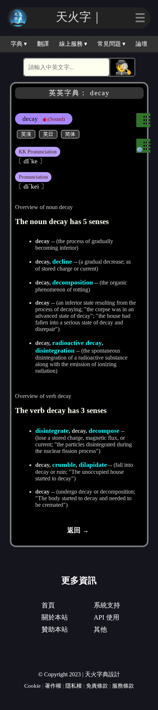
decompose (104, 430)
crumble (64, 464)
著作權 (53, 686)
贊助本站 (55, 629)
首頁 (48, 605)
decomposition (72, 282)
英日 (48, 134)
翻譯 (43, 44)
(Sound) (56, 119)
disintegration (55, 350)
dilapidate (93, 464)
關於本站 (55, 617)
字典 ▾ (19, 44)
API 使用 (106, 617)
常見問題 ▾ (111, 44)
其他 (100, 629)
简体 (70, 134)
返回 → (78, 530)
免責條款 (97, 686)
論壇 (141, 44)
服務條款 (123, 686)
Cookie (32, 686)
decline (62, 261)
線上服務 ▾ (73, 44)
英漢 (26, 134)
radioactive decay (77, 342)
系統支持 (107, 605)
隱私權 (73, 686)
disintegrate (52, 430)
